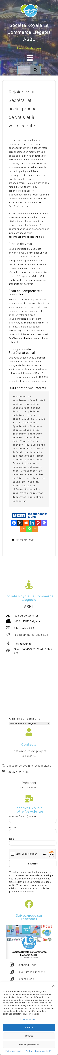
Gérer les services (28, 1019)
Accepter (29, 1027)
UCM (31, 540)
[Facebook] (14, 523)
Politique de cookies (14, 1051)
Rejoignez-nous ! (39, 381)
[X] (20, 523)
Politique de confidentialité (38, 1051)
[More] (35, 529)
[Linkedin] (32, 523)
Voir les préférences (29, 1044)
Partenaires (21, 540)
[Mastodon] (44, 523)
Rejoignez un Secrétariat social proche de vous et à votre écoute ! (23, 108)
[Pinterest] (38, 523)
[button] (53, 985)
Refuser (29, 1036)
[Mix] (23, 529)
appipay (15, 322)
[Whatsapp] (29, 529)
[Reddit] (26, 523)
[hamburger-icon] (28, 58)
